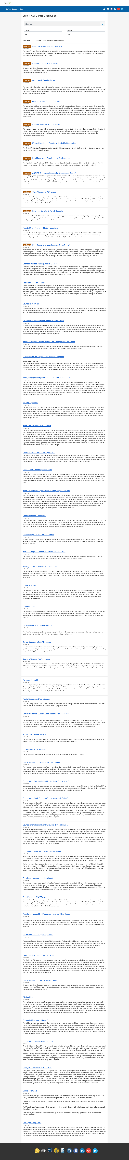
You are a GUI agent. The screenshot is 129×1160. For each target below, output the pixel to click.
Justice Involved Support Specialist (46, 101)
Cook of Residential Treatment (35, 749)
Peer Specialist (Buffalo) (32, 1122)
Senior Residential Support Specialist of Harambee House (46, 713)
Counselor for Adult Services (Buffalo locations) (42, 851)
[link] (8, 3)
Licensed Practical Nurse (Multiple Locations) (41, 263)
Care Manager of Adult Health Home (37, 625)
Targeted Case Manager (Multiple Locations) (40, 227)
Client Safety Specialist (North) (44, 80)
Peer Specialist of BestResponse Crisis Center (51, 244)
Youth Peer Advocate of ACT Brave (37, 425)
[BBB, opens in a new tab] (63, 1153)
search (104, 9)
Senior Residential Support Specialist (38, 934)
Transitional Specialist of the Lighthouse (39, 452)
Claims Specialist (29, 585)
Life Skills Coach (29, 606)
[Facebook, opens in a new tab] (111, 9)
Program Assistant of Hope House (46, 124)
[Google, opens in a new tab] (118, 9)
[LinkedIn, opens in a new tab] (115, 9)
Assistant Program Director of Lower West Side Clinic (44, 551)
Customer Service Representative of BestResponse (43, 356)
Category (27, 30)
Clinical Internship (30, 1090)
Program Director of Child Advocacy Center (40, 980)
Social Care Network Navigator (35, 734)
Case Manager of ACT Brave (34, 897)
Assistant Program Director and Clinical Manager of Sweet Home (49, 341)
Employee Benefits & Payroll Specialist (47, 210)
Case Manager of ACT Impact (44, 191)
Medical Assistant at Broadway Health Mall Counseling (54, 143)
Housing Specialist (30, 402)
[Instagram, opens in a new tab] (108, 9)
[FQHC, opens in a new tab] (44, 1153)
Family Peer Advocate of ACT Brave (37, 1067)
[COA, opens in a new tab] (50, 1153)
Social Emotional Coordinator (34, 515)
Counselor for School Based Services (38, 1041)
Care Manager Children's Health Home (38, 534)
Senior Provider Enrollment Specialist (47, 46)
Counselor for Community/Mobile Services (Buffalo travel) (46, 781)
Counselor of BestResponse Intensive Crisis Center (43, 320)
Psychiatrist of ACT (30, 679)
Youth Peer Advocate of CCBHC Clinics (38, 955)
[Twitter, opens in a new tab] (122, 9)
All (26, 33)
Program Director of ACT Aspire (45, 63)
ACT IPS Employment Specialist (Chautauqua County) (54, 173)
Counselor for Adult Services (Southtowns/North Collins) (45, 798)
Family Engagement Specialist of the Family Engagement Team (48, 377)
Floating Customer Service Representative (40, 566)
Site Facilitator (28, 997)
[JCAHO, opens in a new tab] (37, 1153)
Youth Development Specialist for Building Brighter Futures (46, 490)
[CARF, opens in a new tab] (56, 1153)
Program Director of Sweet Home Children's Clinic (43, 762)
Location (69, 30)
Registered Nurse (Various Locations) (38, 878)
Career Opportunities (14, 8)
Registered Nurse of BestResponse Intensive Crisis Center (46, 914)
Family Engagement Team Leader (36, 698)
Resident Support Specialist (34, 282)
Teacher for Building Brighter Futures (37, 469)
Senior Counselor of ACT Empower (37, 642)
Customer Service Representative (36, 658)
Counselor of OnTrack (31, 303)
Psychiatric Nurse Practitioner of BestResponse (51, 158)
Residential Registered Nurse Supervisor (39, 1020)
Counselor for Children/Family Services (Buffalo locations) (46, 824)
